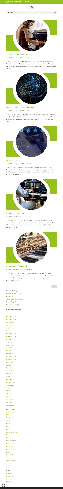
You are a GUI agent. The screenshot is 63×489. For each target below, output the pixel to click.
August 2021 (10, 388)
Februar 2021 (10, 405)
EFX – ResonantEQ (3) (12, 305)
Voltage (8, 463)
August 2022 (10, 362)
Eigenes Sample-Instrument (14, 293)
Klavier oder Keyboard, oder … (18, 266)
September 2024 (11, 325)
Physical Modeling (11, 432)
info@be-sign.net (12, 57)
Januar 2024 (9, 331)
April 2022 (9, 371)
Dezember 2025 (11, 316)
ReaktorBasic (10, 443)
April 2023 (9, 348)
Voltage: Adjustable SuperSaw (15, 299)
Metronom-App (12, 160)
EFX (7, 415)
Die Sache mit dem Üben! (16, 213)
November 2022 (11, 359)
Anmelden (9, 473)
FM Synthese (10, 418)
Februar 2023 (10, 353)
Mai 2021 (9, 396)
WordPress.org (10, 482)
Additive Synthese (11, 412)
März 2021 (9, 402)
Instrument (27, 269)
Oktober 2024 (10, 322)
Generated (9, 420)
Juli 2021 (8, 391)
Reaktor (8, 438)
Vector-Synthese (11, 460)
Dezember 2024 (11, 319)
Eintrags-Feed (10, 476)
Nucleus (8, 429)
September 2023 (11, 342)
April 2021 (9, 399)
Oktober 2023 (10, 339)
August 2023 (10, 345)
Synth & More (10, 455)
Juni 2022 (9, 368)
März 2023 (9, 351)
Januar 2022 (9, 376)
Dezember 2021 (11, 379)
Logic (7, 426)
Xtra (7, 466)
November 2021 (11, 382)
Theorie (30, 110)
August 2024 (10, 328)
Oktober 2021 (10, 385)
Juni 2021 (9, 393)
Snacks (29, 57)
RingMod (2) (9, 296)
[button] (3, 485)
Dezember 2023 (11, 333)
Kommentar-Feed (11, 479)
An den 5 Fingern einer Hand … (18, 54)
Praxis (26, 57)
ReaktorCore (9, 446)
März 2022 (9, 373)
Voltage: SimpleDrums (12, 302)
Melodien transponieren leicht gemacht (21, 107)
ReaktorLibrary (10, 449)
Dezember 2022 (11, 356)
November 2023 (11, 336)
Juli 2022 (8, 365)
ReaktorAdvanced (11, 440)
